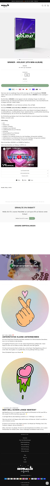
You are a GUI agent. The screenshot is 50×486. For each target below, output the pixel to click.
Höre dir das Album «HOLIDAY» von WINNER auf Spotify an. (15, 142)
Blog (25, 455)
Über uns (25, 457)
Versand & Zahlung (25, 446)
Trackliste (25, 176)
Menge (25, 79)
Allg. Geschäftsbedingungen (25, 440)
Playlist (4, 345)
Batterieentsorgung (25, 449)
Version (25, 72)
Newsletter (24, 434)
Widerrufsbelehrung (25, 444)
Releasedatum (25, 173)
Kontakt (25, 462)
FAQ (25, 459)
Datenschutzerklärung (25, 442)
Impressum (25, 438)
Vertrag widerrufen (25, 451)
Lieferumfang (25, 170)
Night (27, 75)
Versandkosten (28, 67)
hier (43, 201)
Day (22, 75)
